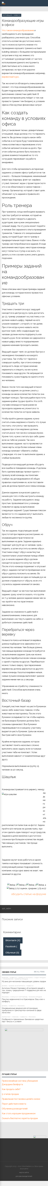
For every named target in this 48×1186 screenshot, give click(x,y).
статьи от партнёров (18, 997)
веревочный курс (10, 77)
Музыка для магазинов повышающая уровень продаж (24, 981)
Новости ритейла (25, 978)
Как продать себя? (11, 1089)
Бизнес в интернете (17, 986)
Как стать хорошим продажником (18, 1113)
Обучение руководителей (15, 1108)
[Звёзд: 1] (12, 885)
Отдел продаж (40, 978)
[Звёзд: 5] (12, 888)
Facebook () (13, 946)
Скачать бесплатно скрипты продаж (20, 1118)
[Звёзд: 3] (31, 885)
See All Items (39, 972)
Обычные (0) (12, 952)
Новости (17, 15)
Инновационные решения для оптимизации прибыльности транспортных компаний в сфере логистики (21, 1010)
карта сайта (24, 1172)
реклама (5, 997)
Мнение (5, 978)
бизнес (4, 986)
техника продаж (35, 997)
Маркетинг (6, 1017)
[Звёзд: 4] (41, 885)
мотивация (7, 15)
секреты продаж (21, 979)
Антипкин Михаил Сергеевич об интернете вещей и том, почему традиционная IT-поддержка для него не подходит (24, 990)
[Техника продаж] (3, 4)
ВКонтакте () (13, 940)
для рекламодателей (24, 1176)
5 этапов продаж (10, 1094)
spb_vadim (6, 908)
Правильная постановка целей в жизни (21, 1099)
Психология (8, 979)
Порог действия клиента (14, 1104)
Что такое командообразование (18, 30)
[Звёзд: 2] (21, 885)
